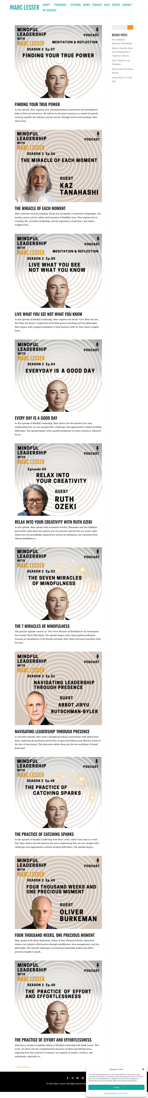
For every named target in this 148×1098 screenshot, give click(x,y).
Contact (127, 5)
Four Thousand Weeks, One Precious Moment (55, 935)
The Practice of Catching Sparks (44, 834)
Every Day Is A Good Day (36, 418)
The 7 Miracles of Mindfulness (42, 626)
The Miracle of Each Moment (40, 208)
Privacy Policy (123, 1093)
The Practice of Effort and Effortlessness (53, 1040)
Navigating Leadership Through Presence (52, 731)
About (46, 5)
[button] (143, 1069)
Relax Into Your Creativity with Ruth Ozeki (53, 522)
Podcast (97, 5)
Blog (107, 5)
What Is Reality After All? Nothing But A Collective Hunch (122, 52)
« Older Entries (22, 1067)
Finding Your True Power (37, 104)
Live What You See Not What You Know (48, 314)
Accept (116, 1087)
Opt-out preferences (110, 1093)
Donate (116, 5)
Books (86, 5)
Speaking (76, 5)
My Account (50, 10)
